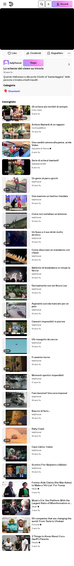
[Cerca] (41, 4)
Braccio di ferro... (41, 411)
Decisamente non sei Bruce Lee (49, 285)
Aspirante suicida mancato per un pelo (50, 305)
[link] (12, 63)
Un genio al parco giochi (45, 178)
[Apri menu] (5, 4)
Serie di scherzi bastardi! (45, 160)
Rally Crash (38, 429)
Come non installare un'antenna (49, 214)
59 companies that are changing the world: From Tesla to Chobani (51, 520)
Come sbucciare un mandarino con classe (51, 251)
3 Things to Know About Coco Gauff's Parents (48, 538)
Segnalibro (57, 53)
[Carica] (48, 4)
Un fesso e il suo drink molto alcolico (47, 233)
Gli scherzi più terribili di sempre (50, 106)
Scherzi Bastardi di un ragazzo (48, 124)
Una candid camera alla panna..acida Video (51, 144)
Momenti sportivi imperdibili (48, 375)
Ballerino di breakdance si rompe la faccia (51, 269)
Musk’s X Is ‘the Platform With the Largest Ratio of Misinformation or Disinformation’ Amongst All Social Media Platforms (51, 502)
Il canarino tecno (41, 357)
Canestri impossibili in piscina (48, 321)
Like (14, 53)
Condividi (35, 53)
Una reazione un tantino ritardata (50, 196)
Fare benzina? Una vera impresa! (49, 393)
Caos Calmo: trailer (42, 447)
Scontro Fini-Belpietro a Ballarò (49, 464)
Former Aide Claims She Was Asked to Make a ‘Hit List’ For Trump (51, 484)
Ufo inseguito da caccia (44, 339)
